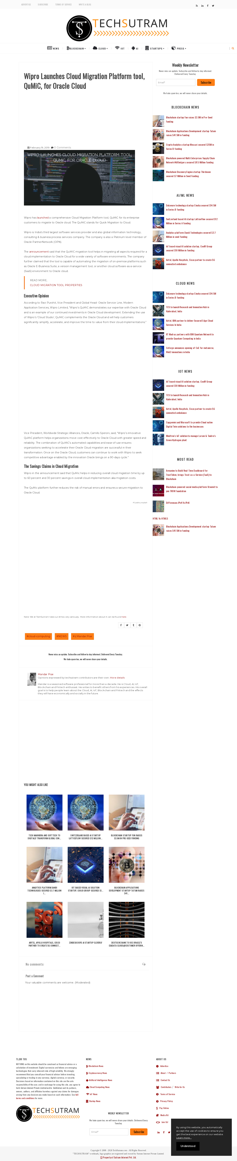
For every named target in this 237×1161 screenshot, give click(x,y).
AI (136, 48)
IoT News (93, 1094)
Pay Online (163, 1107)
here (124, 616)
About (162, 1072)
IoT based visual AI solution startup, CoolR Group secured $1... (85, 889)
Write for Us (180, 1086)
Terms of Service (63, 4)
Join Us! (164, 1122)
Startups (156, 48)
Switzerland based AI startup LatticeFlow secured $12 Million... (85, 837)
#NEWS (62, 636)
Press (180, 48)
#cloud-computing (38, 636)
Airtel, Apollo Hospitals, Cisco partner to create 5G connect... (44, 944)
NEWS (55, 48)
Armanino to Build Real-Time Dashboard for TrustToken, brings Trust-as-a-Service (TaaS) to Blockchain (189, 475)
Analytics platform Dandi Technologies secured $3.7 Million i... (44, 890)
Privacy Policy (166, 1101)
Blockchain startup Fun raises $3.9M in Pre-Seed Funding (126, 837)
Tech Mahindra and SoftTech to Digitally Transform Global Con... (44, 837)
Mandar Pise (45, 674)
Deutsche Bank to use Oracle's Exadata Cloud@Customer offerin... (127, 944)
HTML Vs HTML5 (160, 518)
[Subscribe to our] (197, 5)
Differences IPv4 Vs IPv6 (178, 502)
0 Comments (62, 147)
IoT (122, 48)
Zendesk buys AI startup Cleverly (85, 942)
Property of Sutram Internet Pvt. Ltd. (119, 1157)
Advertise (26, 4)
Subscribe (43, 4)
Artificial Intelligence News (100, 1080)
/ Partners (171, 1072)
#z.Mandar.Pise (82, 636)
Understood (187, 1146)
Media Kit (163, 1115)
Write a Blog (85, 4)
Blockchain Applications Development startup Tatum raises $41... (126, 890)
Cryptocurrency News (97, 1072)
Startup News (94, 1101)
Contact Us (164, 1080)
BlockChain (77, 48)
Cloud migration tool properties (56, 285)
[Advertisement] (85, 116)
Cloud (102, 48)
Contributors (165, 1086)
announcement (39, 251)
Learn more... (184, 1137)
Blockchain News (95, 1065)
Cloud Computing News (99, 1086)
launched (43, 217)
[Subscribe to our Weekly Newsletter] (176, 82)
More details (117, 677)
